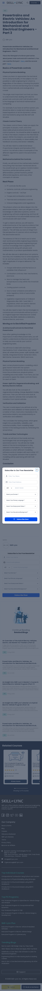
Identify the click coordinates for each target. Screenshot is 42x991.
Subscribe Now (23, 519)
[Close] (36, 469)
